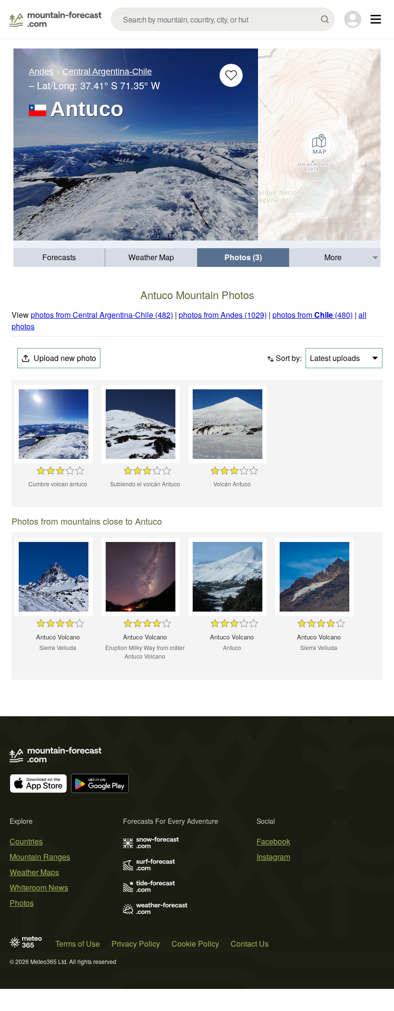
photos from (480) (312, 314)
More (333, 257)
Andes (41, 71)
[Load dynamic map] (319, 144)
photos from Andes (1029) (223, 314)
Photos (22, 902)
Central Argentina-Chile (107, 71)
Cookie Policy (195, 943)
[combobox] (222, 19)
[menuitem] (59, 257)
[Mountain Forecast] (55, 19)
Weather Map (151, 257)
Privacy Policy (135, 943)
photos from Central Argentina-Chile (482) (102, 314)
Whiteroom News (39, 887)
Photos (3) (243, 257)
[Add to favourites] (231, 75)
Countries (26, 841)
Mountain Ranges (40, 856)
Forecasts (59, 257)
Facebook (273, 841)
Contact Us (250, 943)
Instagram (273, 856)
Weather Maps (34, 872)
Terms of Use (77, 943)
